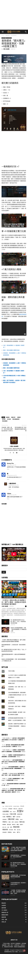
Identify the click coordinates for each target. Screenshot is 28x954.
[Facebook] (10, 453)
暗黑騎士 (9, 816)
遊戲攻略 (7, 35)
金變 (8, 827)
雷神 (11, 827)
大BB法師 (4, 773)
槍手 (14, 816)
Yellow (9, 493)
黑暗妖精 (4, 832)
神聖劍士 (4, 822)
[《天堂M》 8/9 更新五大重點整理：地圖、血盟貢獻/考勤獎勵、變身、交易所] (5, 892)
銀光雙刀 (4, 419)
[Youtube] (17, 453)
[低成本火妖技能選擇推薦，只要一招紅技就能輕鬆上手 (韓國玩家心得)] (5, 629)
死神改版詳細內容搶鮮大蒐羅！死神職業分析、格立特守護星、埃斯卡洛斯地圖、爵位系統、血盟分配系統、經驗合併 (13, 790)
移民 (10, 822)
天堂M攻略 (13, 814)
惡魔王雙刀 (13, 417)
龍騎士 (14, 832)
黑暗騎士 (10, 832)
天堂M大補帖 (11, 671)
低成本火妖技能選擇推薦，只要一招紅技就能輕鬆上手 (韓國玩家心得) (18, 629)
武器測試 (19, 417)
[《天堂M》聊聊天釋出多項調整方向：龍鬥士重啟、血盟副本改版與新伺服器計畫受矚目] (14, 589)
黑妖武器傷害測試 (16, 419)
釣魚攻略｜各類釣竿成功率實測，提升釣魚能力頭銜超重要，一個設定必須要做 (17, 726)
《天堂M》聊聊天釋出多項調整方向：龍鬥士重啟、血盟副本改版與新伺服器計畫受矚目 (14, 602)
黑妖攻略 (18, 829)
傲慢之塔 (15, 808)
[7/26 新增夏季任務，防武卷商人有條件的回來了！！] (5, 884)
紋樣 (13, 822)
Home (3, 35)
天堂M (20, 811)
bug (3, 806)
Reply (8, 469)
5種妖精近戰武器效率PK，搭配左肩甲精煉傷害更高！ (13, 655)
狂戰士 (17, 819)
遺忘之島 (4, 827)
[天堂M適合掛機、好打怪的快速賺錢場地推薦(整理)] (5, 877)
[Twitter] (14, 453)
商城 (11, 811)
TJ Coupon (4, 808)
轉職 (18, 824)
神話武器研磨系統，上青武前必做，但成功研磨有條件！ (14, 645)
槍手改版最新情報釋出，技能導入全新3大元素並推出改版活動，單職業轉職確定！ (13, 761)
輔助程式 (14, 824)
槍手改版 (18, 816)
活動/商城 (11, 819)
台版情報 (5, 811)
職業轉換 (4, 824)
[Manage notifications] (24, 950)
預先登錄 (11, 829)
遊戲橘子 (21, 824)
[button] (2, 32)
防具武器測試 (13, 35)
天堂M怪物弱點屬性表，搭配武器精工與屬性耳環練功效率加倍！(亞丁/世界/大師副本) (17, 695)
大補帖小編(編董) (6, 49)
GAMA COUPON (8, 806)
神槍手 (21, 819)
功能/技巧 (20, 808)
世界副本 (10, 808)
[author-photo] (14, 444)
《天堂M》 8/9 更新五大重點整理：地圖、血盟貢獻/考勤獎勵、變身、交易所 (18, 892)
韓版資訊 (5, 829)
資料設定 (9, 824)
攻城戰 (3, 816)
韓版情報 (16, 827)
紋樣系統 (16, 822)
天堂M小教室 (5, 814)
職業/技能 (22, 822)
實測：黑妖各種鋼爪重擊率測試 (11, 350)
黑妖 (15, 829)
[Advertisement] (14, 15)
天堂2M (14, 811)
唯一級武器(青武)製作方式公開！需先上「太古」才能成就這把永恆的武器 (18, 621)
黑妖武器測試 (4, 421)
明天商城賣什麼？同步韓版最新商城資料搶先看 (20, 429)
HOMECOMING (16, 806)
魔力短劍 (9, 419)
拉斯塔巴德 (19, 814)
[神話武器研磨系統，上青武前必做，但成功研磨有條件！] (5, 857)
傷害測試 (7, 417)
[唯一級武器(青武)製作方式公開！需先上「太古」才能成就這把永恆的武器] (5, 622)
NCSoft (22, 806)
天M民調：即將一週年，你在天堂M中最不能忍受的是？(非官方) (7, 429)
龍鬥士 (18, 832)
